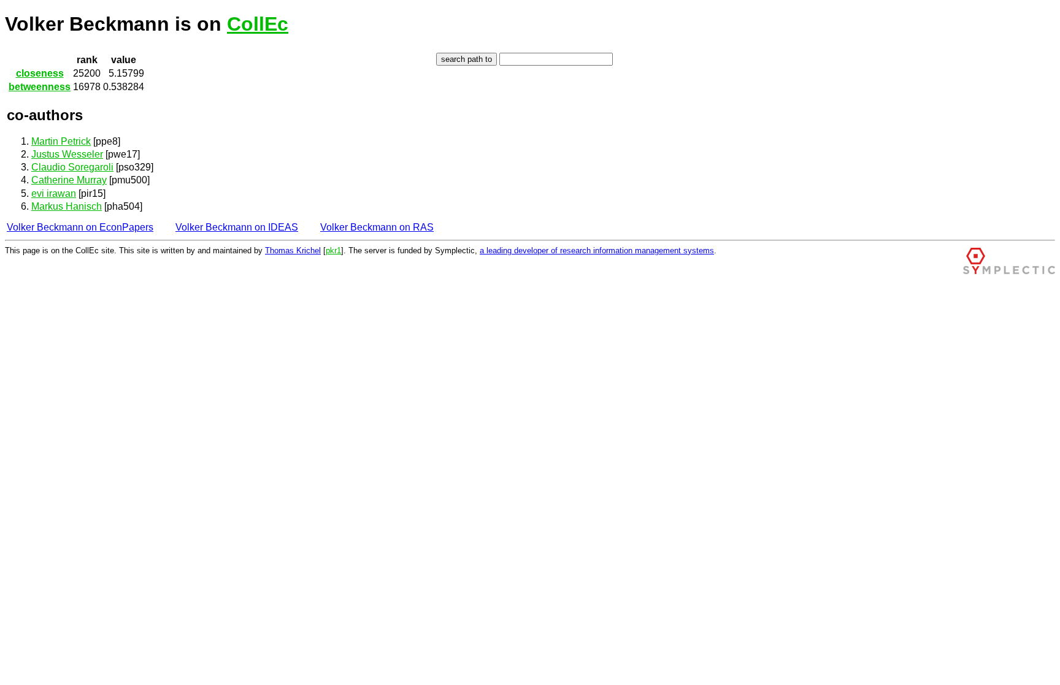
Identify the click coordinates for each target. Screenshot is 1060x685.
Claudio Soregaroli (72, 167)
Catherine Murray (69, 180)
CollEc (257, 24)
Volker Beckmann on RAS (377, 227)
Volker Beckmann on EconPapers (80, 227)
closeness (40, 73)
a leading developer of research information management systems (597, 250)
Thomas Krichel (293, 250)
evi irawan (53, 193)
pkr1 (333, 250)
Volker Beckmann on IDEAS (236, 227)
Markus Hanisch (66, 206)
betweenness (40, 87)
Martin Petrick (61, 141)
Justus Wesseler (67, 154)
